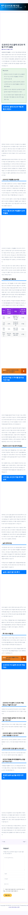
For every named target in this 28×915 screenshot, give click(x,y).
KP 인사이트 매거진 (10, 5)
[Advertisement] (14, 29)
